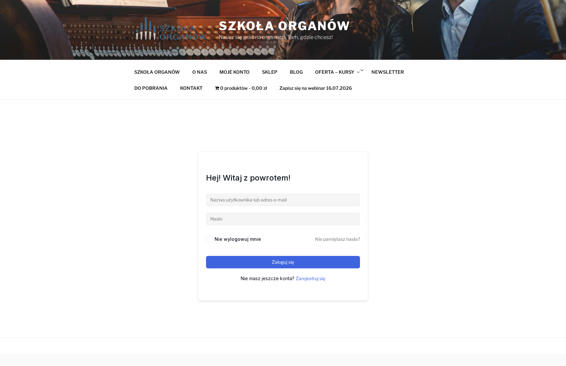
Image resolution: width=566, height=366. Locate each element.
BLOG (296, 72)
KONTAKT (191, 88)
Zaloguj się (283, 262)
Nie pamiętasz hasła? (337, 239)
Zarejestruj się (310, 278)
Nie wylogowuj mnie (238, 239)
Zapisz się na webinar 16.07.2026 (315, 88)
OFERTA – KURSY (334, 72)
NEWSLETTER (387, 72)
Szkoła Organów (284, 26)
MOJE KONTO (234, 72)
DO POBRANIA (151, 88)
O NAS (199, 72)
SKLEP (269, 72)
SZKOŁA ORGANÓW (157, 72)
